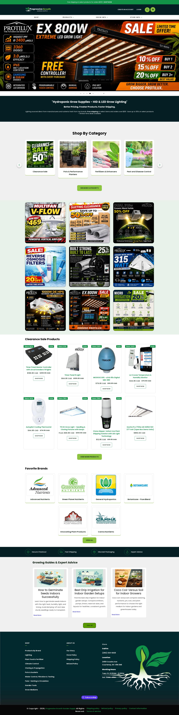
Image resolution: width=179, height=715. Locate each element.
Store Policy (72, 655)
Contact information (138, 708)
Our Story (71, 651)
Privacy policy (121, 708)
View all (89, 540)
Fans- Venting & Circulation (37, 681)
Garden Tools (31, 685)
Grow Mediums (31, 690)
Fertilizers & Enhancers (73, 171)
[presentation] (19, 165)
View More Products (89, 457)
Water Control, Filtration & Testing (39, 677)
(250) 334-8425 (109, 653)
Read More (37, 615)
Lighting (28, 655)
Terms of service (93, 711)
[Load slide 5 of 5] (93, 93)
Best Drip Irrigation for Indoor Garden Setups (89, 591)
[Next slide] (98, 93)
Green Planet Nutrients (73, 499)
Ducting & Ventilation (139, 171)
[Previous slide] (75, 93)
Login (139, 9)
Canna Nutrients (106, 531)
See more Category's (89, 188)
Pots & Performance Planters (40, 173)
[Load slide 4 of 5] (90, 93)
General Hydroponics (106, 499)
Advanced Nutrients (40, 499)
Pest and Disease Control (106, 171)
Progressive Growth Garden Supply (60, 708)
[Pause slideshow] (103, 93)
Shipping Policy (73, 659)
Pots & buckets (31, 672)
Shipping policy (92, 708)
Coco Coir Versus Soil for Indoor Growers (128, 591)
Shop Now (108, 2)
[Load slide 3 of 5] (86, 93)
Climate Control (32, 663)
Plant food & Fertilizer (34, 659)
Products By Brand (33, 651)
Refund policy (107, 708)
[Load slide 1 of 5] (80, 93)
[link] (89, 55)
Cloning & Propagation (35, 668)
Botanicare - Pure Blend (139, 499)
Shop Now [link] (89, 310)
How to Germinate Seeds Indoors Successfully (50, 593)
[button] (147, 9)
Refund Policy (72, 663)
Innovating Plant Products (73, 531)
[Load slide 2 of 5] (83, 93)
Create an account (125, 9)
